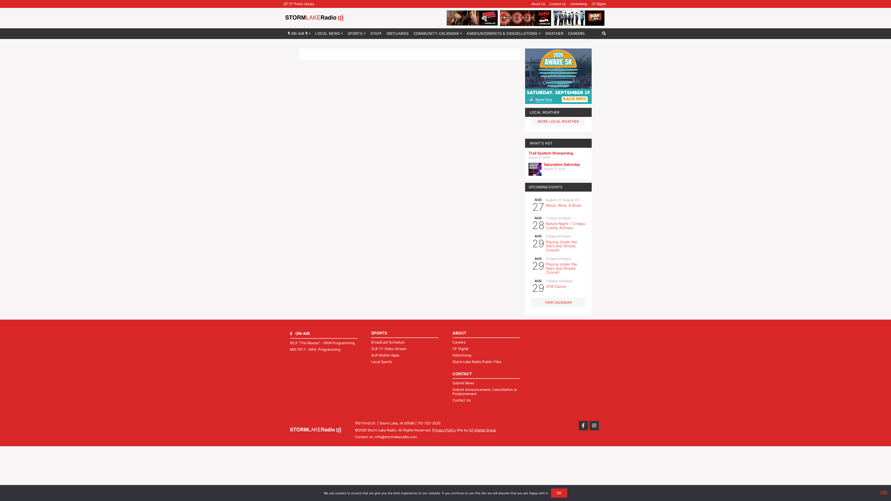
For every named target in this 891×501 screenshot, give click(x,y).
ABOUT (459, 333)
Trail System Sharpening (551, 153)
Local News (327, 33)
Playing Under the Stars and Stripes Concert (561, 246)
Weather (554, 33)
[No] (884, 493)
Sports (355, 33)
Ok (559, 493)
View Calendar (558, 302)
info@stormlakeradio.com (396, 437)
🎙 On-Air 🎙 (297, 33)
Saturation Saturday (562, 164)
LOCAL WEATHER (545, 112)
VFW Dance (556, 286)
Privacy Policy (444, 430)
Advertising (578, 4)
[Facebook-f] (583, 425)
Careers (576, 33)
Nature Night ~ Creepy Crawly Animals (565, 225)
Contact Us (557, 4)
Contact (462, 374)
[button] (604, 33)
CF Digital (599, 4)
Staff (376, 33)
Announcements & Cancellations (502, 33)
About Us (538, 4)
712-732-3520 (428, 423)
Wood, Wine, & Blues (563, 205)
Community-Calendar (436, 33)
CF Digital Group (482, 430)
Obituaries (398, 33)
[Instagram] (594, 425)
